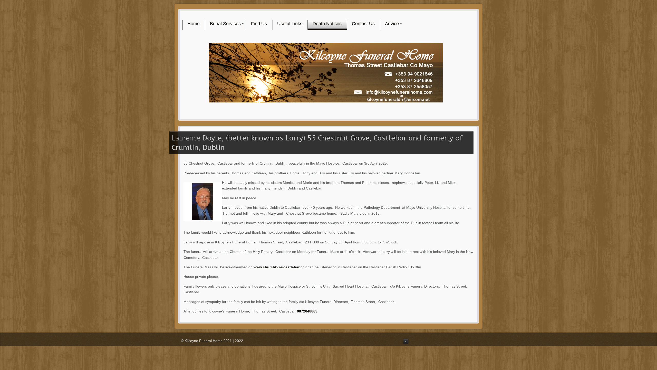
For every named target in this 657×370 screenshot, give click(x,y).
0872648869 (307, 311)
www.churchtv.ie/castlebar (276, 267)
